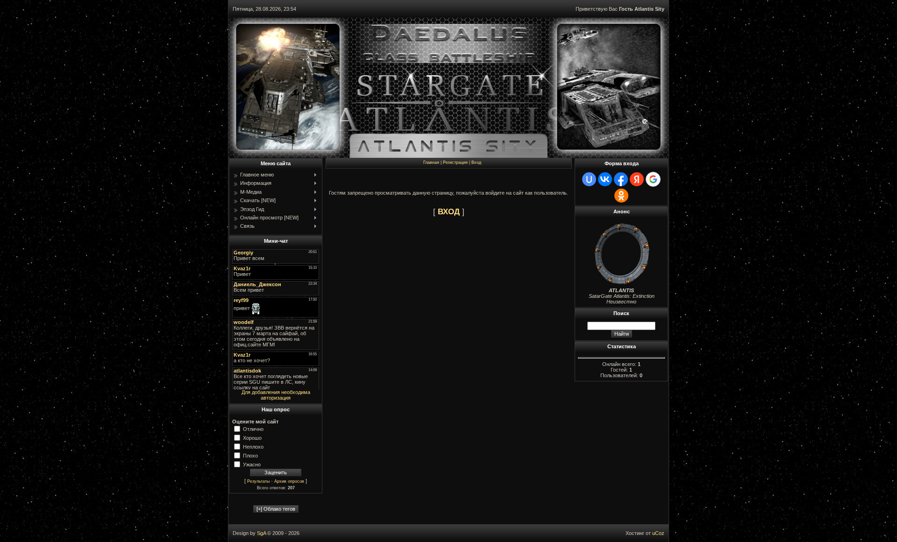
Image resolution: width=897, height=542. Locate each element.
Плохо (250, 455)
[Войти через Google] (653, 179)
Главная (431, 162)
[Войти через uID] (589, 179)
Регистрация (455, 162)
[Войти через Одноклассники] (621, 196)
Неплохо (253, 446)
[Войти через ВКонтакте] (605, 179)
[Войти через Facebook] (621, 179)
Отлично (253, 428)
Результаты (258, 481)
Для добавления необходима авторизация (276, 395)
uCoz (658, 533)
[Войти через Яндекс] (637, 179)
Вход (476, 162)
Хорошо (252, 437)
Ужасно (252, 464)
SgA (261, 533)
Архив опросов (289, 481)
